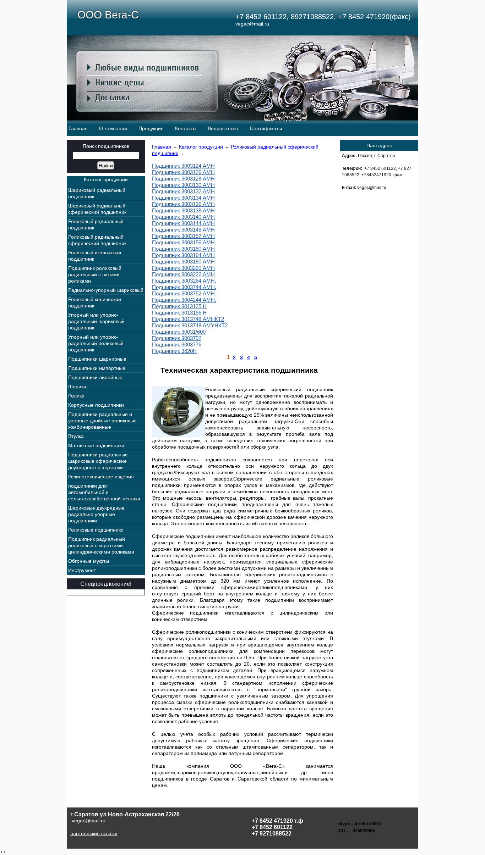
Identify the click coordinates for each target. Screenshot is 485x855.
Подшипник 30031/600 (179, 332)
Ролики (76, 396)
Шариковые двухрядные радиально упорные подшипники (96, 514)
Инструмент (82, 570)
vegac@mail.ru (88, 820)
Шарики (77, 386)
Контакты (185, 128)
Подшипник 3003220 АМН (183, 268)
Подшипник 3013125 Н (179, 306)
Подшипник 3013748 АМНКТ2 (188, 319)
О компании (113, 128)
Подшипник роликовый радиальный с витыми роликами (94, 274)
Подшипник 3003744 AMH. (184, 287)
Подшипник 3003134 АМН (183, 198)
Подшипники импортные (96, 368)
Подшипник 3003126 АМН (183, 172)
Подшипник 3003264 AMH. (184, 281)
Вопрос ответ (223, 128)
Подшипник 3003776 (176, 345)
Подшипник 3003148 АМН (183, 230)
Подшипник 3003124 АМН (183, 166)
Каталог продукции (201, 147)
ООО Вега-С (108, 15)
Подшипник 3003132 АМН (183, 191)
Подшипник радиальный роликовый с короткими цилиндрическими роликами (101, 545)
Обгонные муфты (88, 561)
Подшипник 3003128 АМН (183, 179)
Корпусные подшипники (96, 405)
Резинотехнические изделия (101, 476)
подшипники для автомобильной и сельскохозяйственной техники (104, 492)
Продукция (151, 128)
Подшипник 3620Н (174, 351)
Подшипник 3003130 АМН (183, 185)
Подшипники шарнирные (97, 359)
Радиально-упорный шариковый (105, 290)
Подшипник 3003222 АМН (183, 274)
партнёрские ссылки (94, 833)
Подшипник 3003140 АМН (183, 217)
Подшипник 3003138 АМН (183, 210)
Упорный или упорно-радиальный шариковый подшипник (96, 321)
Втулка (76, 436)
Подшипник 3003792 (176, 338)
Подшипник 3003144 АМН (183, 223)
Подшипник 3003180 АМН (183, 262)
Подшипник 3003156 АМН (183, 242)
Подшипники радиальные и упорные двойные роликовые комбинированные (102, 420)
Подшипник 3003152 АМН (183, 236)
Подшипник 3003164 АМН (183, 255)
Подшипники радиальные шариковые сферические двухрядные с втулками (98, 461)
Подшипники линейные (95, 377)
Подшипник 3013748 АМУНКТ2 (190, 325)
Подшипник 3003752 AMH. (184, 293)
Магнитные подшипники (96, 445)
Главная (78, 128)
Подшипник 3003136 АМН (183, 204)
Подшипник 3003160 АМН (183, 249)
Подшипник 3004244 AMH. (184, 300)
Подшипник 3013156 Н (179, 313)
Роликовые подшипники (96, 530)
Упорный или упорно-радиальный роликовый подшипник (96, 343)
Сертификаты (266, 128)
